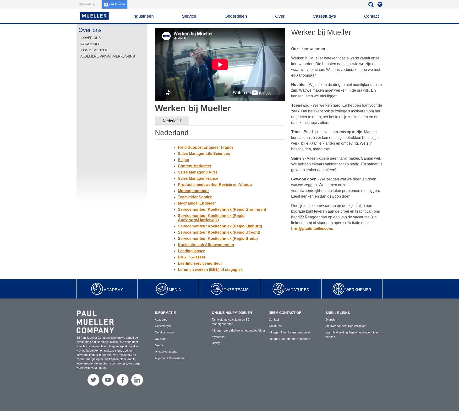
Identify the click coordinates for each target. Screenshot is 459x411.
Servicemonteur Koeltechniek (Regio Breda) (218, 239)
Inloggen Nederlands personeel (289, 339)
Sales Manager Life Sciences (204, 154)
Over (279, 16)
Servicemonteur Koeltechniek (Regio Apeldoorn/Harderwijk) (211, 218)
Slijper (183, 160)
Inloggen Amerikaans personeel (289, 332)
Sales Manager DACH (197, 172)
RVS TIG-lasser (191, 257)
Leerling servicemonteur (200, 263)
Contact (371, 16)
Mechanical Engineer (197, 203)
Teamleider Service (195, 197)
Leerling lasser (191, 251)
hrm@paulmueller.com (311, 229)
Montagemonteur (193, 191)
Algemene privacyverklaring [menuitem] (107, 56)
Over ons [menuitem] (92, 38)
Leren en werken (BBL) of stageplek (210, 270)
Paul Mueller (116, 4)
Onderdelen (235, 16)
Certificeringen (164, 332)
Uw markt (161, 339)
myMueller (218, 337)
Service (189, 16)
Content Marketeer (194, 166)
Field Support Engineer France (206, 147)
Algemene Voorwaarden (170, 358)
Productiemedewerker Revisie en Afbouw (215, 185)
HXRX (216, 343)
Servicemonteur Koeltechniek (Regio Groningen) (222, 209)
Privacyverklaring (166, 351)
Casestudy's (324, 16)
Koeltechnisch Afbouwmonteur (206, 245)
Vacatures (297, 290)
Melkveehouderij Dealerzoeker (346, 326)
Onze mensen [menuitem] (95, 50)
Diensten (331, 319)
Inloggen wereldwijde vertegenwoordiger (238, 330)
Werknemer (358, 290)
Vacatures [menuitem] (90, 44)
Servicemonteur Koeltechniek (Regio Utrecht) (219, 232)
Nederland (172, 121)
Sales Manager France (198, 178)
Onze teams (236, 290)
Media (175, 290)
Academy (113, 290)
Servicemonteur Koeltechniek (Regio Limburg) (220, 226)
